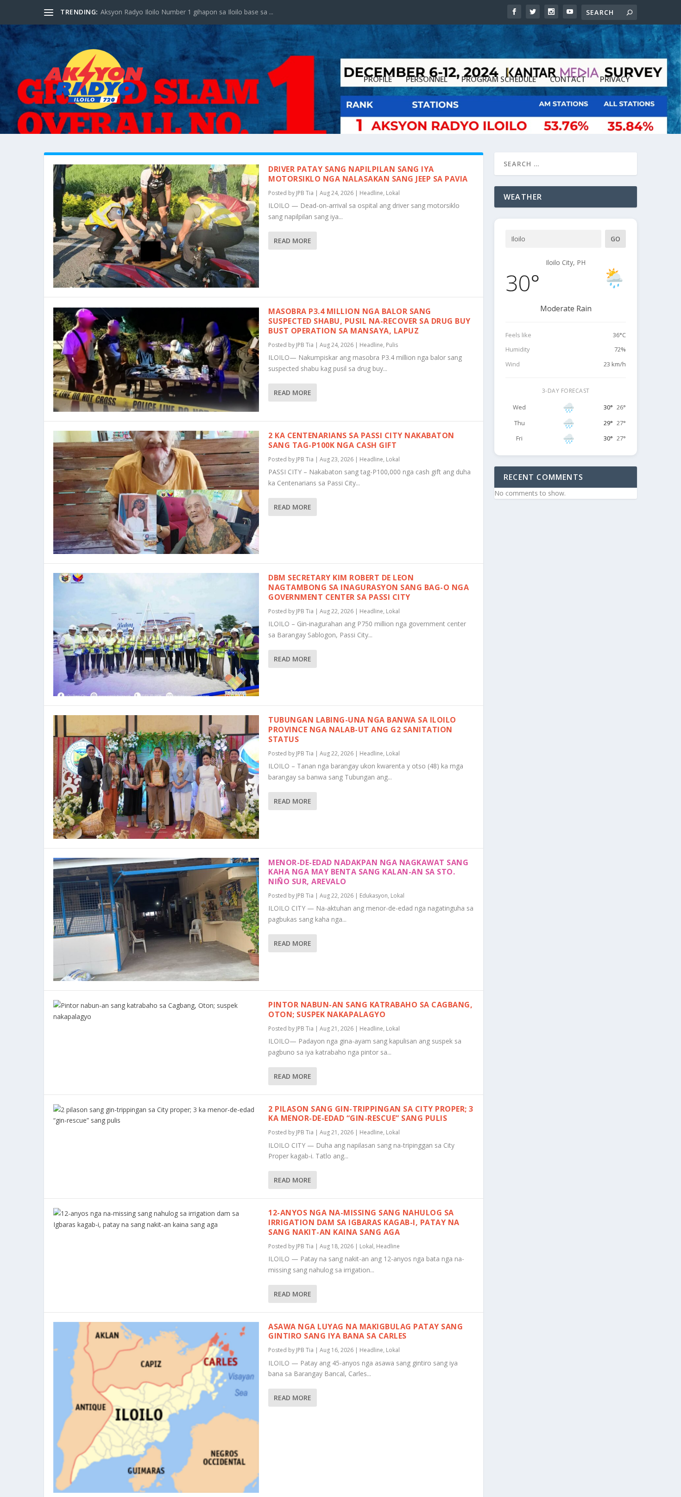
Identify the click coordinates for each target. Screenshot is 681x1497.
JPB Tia (305, 193)
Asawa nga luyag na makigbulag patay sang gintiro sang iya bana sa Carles (365, 1331)
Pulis (392, 345)
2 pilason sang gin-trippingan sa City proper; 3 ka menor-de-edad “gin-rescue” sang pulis (370, 1114)
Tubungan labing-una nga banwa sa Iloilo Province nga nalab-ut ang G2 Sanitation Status (362, 729)
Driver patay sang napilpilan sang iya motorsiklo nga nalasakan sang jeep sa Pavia (368, 174)
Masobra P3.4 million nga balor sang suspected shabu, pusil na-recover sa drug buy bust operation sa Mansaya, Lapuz (369, 321)
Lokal (393, 193)
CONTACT (568, 79)
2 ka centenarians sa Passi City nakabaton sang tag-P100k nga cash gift (361, 440)
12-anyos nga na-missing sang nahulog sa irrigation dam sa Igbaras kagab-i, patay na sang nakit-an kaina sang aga (364, 1222)
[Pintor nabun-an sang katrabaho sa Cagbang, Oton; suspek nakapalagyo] (156, 1011)
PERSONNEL (427, 79)
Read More (292, 240)
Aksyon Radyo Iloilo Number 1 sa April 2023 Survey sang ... (188, 11)
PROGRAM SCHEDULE (498, 79)
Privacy (615, 79)
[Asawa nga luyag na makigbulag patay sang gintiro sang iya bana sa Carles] (156, 1407)
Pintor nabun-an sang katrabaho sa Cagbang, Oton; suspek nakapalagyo (370, 1009)
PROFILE (378, 79)
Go (615, 238)
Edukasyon (373, 895)
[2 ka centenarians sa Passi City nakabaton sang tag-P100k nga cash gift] (156, 492)
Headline (371, 193)
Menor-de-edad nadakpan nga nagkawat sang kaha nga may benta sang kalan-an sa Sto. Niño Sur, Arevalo (368, 872)
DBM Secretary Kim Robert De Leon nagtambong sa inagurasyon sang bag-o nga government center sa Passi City (368, 587)
